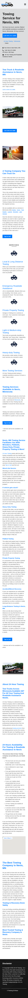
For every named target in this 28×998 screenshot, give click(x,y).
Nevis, (19, 210)
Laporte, (10, 212)
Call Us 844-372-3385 (9, 89)
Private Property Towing (13, 310)
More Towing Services (12, 370)
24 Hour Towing (8, 41)
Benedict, (15, 212)
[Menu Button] (25, 4)
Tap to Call (7, 236)
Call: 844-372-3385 (9, 130)
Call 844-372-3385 (9, 36)
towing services (17, 728)
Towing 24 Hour (13, 990)
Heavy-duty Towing (11, 352)
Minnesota (17, 41)
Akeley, (14, 210)
